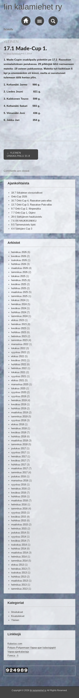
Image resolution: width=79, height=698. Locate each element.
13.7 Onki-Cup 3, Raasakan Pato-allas (31, 204)
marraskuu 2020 (19, 384)
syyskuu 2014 (18, 536)
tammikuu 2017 (19, 472)
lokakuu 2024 (18, 300)
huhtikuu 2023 (18, 332)
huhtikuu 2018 (18, 436)
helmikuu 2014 (19, 556)
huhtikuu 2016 (18, 496)
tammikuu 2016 (19, 508)
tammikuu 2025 (19, 296)
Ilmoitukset (17, 612)
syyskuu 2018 (18, 420)
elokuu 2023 (17, 320)
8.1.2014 (27, 53)
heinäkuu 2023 (19, 324)
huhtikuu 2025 (18, 288)
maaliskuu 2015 (19, 524)
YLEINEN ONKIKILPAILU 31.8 (18, 154)
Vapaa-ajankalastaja (18, 651)
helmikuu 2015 (19, 528)
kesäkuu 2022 (18, 360)
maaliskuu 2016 (19, 500)
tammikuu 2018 (19, 444)
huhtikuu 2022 (18, 364)
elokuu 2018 (17, 424)
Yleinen (11, 42)
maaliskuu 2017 (19, 468)
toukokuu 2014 (19, 544)
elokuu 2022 (17, 356)
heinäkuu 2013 (19, 568)
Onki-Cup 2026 (19, 196)
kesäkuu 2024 (18, 308)
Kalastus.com (15, 643)
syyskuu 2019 (18, 396)
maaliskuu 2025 (19, 292)
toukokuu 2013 (19, 572)
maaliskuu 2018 (19, 440)
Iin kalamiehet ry (33, 6)
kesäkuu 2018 (18, 432)
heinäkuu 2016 (19, 488)
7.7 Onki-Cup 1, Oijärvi (23, 212)
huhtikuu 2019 (18, 408)
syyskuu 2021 (18, 376)
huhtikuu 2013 (18, 576)
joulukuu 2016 (18, 476)
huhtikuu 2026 (18, 264)
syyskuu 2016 (18, 484)
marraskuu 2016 (19, 480)
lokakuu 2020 (18, 388)
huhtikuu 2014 (18, 548)
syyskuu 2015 (18, 512)
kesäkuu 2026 (18, 256)
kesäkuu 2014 (18, 540)
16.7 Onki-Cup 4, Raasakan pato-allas (31, 200)
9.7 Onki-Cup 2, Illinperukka (26, 208)
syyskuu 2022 (18, 352)
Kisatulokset (17, 616)
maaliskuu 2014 (19, 552)
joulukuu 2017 (18, 448)
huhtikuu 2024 (18, 312)
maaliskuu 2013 (19, 580)
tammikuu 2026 (19, 272)
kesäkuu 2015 (18, 516)
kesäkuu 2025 (18, 284)
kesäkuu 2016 (18, 492)
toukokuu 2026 (19, 260)
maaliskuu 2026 (19, 268)
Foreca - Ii (13, 655)
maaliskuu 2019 (19, 412)
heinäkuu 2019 (19, 400)
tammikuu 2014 (19, 560)
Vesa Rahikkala (14, 53)
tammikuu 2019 (19, 416)
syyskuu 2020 (18, 392)
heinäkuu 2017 (19, 456)
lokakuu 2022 (18, 348)
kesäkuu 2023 (18, 328)
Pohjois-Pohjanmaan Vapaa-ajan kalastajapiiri (32, 647)
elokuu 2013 (17, 564)
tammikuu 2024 (19, 316)
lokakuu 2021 (18, 372)
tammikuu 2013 (19, 588)
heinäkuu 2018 (19, 428)
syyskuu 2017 (18, 452)
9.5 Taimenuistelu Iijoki (23, 224)
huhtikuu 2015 (18, 520)
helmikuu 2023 (19, 336)
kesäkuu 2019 (18, 404)
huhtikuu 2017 (18, 464)
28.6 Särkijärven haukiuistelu (26, 216)
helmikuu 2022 (19, 368)
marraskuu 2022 (19, 344)
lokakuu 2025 (18, 276)
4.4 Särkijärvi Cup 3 (21, 228)
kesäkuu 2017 (18, 460)
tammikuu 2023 (19, 340)
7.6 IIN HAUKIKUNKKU (23, 220)
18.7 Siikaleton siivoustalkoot (26, 192)
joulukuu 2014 (18, 532)
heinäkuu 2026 (19, 252)
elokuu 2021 (17, 380)
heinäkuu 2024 (19, 304)
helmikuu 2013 (19, 584)
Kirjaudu (8, 29)
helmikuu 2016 (19, 504)
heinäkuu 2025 (19, 280)
